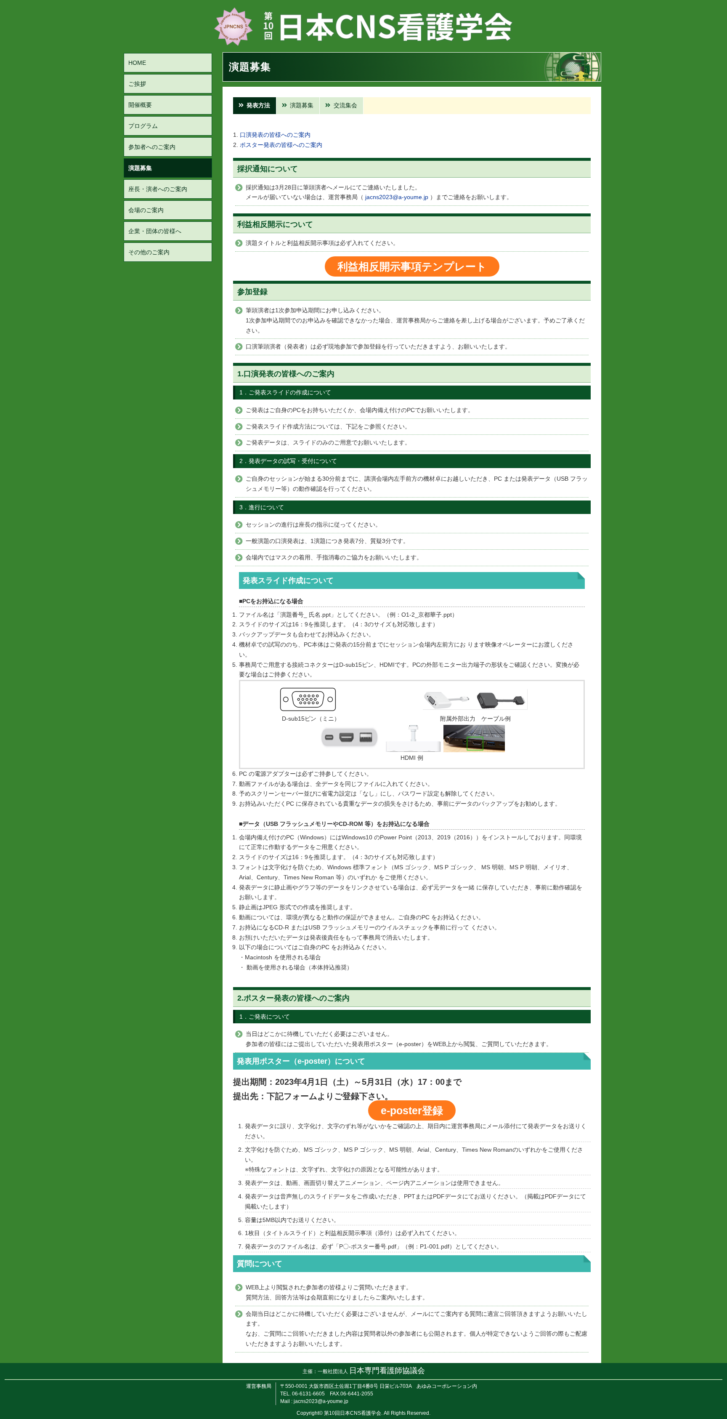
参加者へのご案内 (151, 147)
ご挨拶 (137, 83)
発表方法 (258, 105)
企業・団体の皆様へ (154, 231)
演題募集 (140, 168)
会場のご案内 (146, 210)
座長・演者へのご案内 (157, 189)
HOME (137, 62)
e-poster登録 (412, 1110)
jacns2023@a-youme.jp (396, 197)
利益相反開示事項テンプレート (412, 266)
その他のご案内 (149, 252)
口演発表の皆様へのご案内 (275, 134)
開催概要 (140, 104)
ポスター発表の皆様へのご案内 (281, 144)
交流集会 (345, 105)
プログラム (143, 125)
